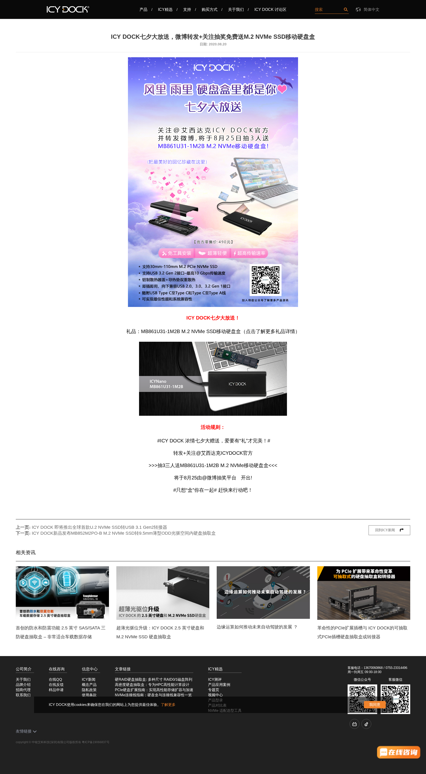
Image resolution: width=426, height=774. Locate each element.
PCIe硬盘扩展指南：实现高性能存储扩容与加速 (154, 690)
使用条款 (89, 695)
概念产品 (89, 685)
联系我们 (23, 695)
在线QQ (55, 679)
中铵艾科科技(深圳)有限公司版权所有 (56, 742)
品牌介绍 (23, 685)
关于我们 (236, 9)
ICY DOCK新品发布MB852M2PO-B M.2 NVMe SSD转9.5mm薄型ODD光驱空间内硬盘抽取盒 (124, 533)
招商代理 (23, 690)
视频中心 (215, 695)
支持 (187, 9)
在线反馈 (56, 685)
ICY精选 (165, 9)
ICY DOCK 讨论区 (270, 9)
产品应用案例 (219, 685)
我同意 (374, 704)
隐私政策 (89, 690)
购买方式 (209, 9)
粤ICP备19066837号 (95, 742)
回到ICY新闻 (385, 530)
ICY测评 (215, 679)
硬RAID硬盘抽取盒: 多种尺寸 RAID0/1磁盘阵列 (153, 679)
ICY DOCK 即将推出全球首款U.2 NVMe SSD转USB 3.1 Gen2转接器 (99, 527)
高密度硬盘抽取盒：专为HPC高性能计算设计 (152, 685)
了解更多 (168, 704)
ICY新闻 (88, 679)
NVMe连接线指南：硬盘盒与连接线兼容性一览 (153, 695)
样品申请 (56, 690)
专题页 (213, 690)
